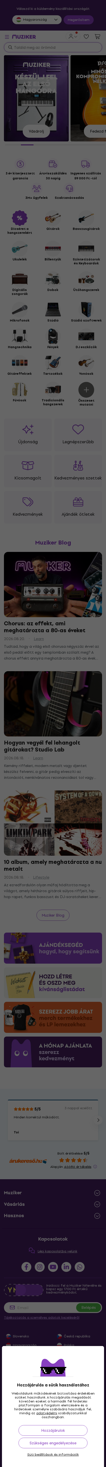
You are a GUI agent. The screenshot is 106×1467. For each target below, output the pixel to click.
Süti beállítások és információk (53, 1454)
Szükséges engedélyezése (53, 1443)
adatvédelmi (46, 1413)
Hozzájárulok (53, 1430)
